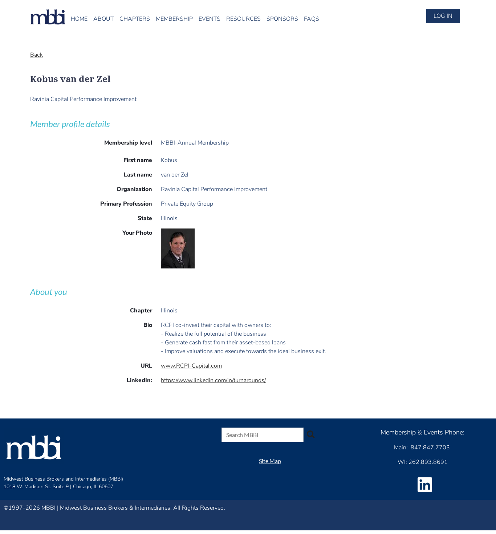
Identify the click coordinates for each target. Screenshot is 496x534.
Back (36, 55)
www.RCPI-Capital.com (191, 366)
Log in (443, 16)
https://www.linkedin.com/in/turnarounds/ (213, 380)
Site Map (270, 460)
